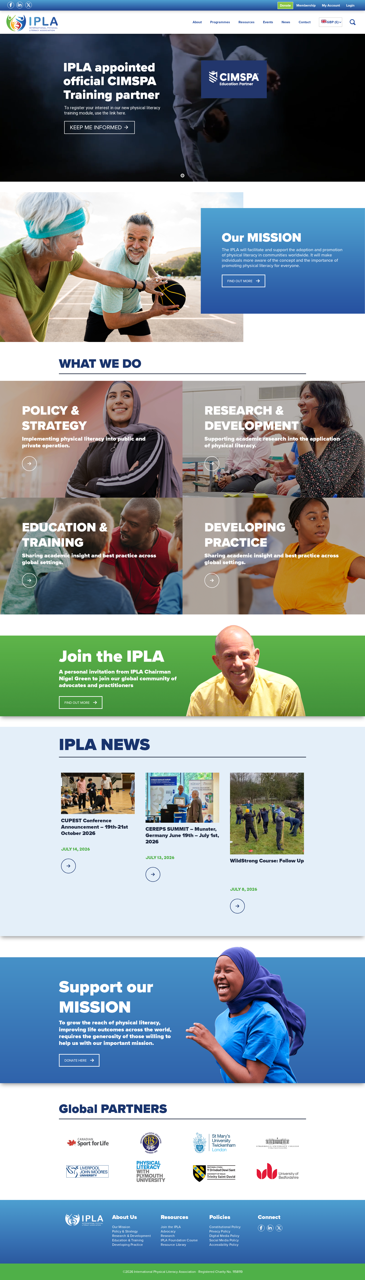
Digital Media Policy (224, 1235)
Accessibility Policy (224, 1244)
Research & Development (131, 1235)
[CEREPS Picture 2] (182, 798)
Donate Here (75, 1060)
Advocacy (168, 1231)
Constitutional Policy (225, 1226)
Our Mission (121, 1226)
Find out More (77, 702)
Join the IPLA (171, 1226)
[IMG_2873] (267, 813)
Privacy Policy (219, 1231)
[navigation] (330, 22)
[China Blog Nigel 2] (98, 793)
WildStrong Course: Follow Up (267, 861)
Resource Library (173, 1244)
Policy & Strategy (125, 1231)
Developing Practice (127, 1244)
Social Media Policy (224, 1240)
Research (168, 1235)
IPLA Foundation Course (179, 1240)
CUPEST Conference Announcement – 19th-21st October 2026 (94, 827)
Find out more (239, 281)
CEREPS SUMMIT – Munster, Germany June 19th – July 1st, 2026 (182, 835)
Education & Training (128, 1240)
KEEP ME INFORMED (99, 127)
